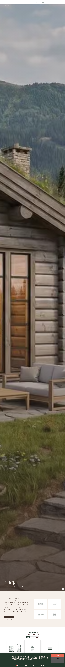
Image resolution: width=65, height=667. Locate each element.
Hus (19, 2)
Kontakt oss (8, 617)
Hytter (16, 2)
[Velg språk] (60, 2)
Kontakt (47, 2)
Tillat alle (57, 655)
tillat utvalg (57, 658)
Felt (39, 2)
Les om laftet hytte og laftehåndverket (9, 619)
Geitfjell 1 (28, 637)
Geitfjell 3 (37, 637)
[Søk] (57, 2)
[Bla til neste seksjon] (32, 589)
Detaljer (47, 665)
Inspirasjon (24, 2)
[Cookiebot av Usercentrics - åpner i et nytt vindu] (6, 665)
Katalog (43, 2)
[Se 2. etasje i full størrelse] (32, 648)
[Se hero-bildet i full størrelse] (63, 589)
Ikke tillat (57, 661)
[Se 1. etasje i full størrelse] (15, 648)
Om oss (51, 2)
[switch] (25, 665)
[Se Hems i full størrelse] (50, 648)
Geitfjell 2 (32, 637)
